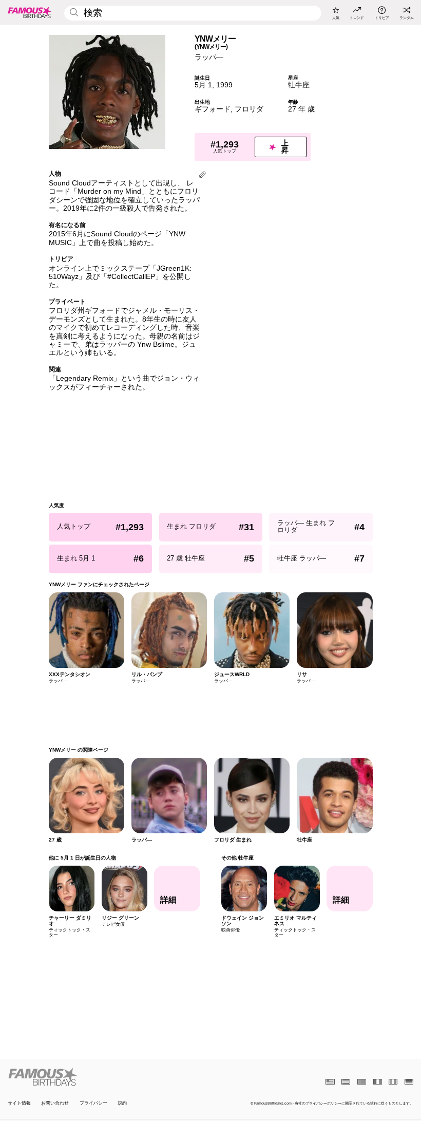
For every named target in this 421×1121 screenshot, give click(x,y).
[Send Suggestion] (202, 175)
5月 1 (203, 85)
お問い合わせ (55, 1103)
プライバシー (93, 1103)
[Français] (377, 1082)
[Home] (107, 1077)
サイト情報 (19, 1103)
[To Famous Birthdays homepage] (29, 12)
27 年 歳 (301, 109)
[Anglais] (330, 1082)
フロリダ (249, 109)
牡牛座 (299, 85)
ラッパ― (209, 57)
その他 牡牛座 (237, 858)
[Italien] (393, 1082)
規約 (122, 1103)
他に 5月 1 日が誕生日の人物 (82, 858)
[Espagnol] (345, 1082)
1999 (224, 85)
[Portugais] (361, 1082)
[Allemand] (409, 1082)
